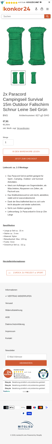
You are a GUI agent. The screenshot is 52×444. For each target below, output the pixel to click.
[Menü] (47, 9)
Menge (5, 137)
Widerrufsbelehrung (13, 310)
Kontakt (8, 338)
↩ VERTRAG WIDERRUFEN (18, 296)
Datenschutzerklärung (15, 324)
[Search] (47, 16)
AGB (7, 317)
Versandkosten (23, 128)
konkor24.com (21, 435)
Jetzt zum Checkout (26, 159)
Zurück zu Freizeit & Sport (28, 273)
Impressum (10, 331)
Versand (9, 303)
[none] (18, 78)
